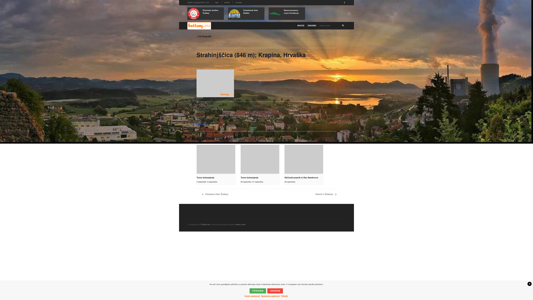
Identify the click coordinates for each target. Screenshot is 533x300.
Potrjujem (257, 291)
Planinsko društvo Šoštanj (210, 11)
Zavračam (275, 291)
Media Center (240, 225)
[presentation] (216, 159)
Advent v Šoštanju (324, 194)
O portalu (238, 2)
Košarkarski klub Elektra (250, 11)
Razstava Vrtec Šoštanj (216, 194)
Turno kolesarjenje (205, 177)
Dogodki (312, 26)
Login (216, 2)
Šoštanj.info (205, 225)
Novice (300, 26)
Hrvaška (226, 113)
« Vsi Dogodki (204, 36)
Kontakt (226, 2)
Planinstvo (201, 124)
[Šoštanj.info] (199, 25)
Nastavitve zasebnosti (270, 296)
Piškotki (284, 296)
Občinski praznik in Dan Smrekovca (301, 177)
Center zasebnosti (252, 296)
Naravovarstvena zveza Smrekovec (291, 11)
